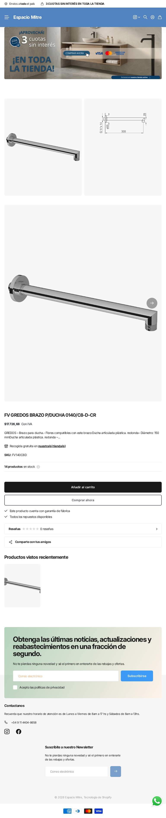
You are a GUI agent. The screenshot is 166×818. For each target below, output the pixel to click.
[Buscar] (145, 17)
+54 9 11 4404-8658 (24, 722)
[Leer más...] (136, 17)
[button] (152, 303)
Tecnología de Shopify (98, 797)
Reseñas (31, 529)
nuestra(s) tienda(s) (52, 446)
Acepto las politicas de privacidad (42, 687)
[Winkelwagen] (160, 17)
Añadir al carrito (83, 487)
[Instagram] (7, 732)
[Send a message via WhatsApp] (157, 801)
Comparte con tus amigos (33, 542)
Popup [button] (38, 466)
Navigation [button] (6, 17)
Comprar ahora (83, 500)
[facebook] (18, 731)
